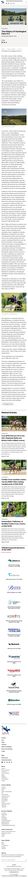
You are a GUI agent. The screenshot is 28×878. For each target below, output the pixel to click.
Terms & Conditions (11, 866)
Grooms (3, 816)
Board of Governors (5, 770)
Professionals (4, 814)
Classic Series (4, 797)
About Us (3, 768)
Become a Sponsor (6, 552)
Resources (4, 757)
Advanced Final (4, 794)
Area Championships (5, 803)
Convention (3, 813)
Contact (3, 744)
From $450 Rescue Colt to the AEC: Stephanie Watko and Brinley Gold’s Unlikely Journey (13, 438)
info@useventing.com (14, 871)
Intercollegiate (4, 799)
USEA (3, 49)
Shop (3, 742)
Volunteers (3, 805)
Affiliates (3, 776)
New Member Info (5, 823)
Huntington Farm (8, 404)
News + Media (11, 49)
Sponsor (3, 780)
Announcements (6, 760)
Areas (2, 774)
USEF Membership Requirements (8, 825)
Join (2, 740)
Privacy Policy (18, 866)
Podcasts (3, 847)
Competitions (4, 28)
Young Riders (4, 819)
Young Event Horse (5, 796)
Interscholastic (4, 800)
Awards (3, 802)
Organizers (3, 806)
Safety (2, 836)
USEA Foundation (6, 746)
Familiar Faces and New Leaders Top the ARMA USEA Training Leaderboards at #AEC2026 (13, 482)
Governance (4, 771)
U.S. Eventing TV (4, 845)
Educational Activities (6, 833)
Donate (3, 737)
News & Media (5, 840)
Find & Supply (15, 874)
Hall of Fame (4, 777)
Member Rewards (5, 822)
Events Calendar (6, 785)
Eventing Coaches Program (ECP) (8, 831)
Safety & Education (7, 829)
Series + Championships (6, 791)
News (19, 49)
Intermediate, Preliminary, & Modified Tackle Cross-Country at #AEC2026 (13, 524)
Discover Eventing (6, 749)
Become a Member (6, 811)
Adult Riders (4, 817)
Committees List (4, 779)
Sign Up (3, 853)
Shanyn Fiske (5, 36)
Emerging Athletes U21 (6, 820)
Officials (3, 834)
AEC (2, 793)
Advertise (3, 848)
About (3, 766)
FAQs (2, 755)
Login (3, 751)
